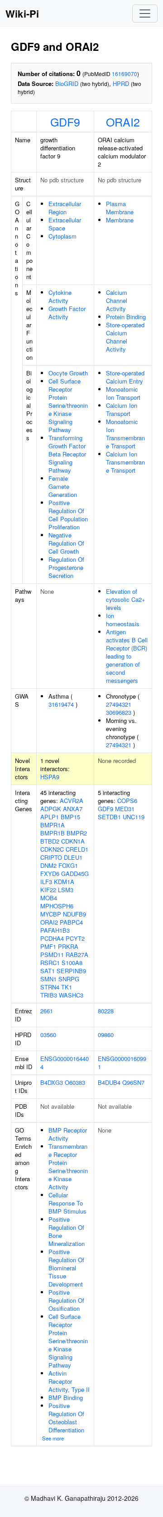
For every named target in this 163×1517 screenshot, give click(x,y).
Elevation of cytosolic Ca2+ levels (125, 599)
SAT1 (47, 970)
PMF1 (48, 946)
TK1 (66, 987)
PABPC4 (71, 922)
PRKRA (68, 946)
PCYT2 (75, 938)
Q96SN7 (133, 1082)
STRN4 (49, 987)
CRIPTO (51, 857)
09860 (106, 1034)
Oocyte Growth (68, 373)
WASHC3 (71, 995)
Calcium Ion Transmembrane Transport (125, 462)
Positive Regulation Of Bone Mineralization (66, 1231)
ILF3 (46, 881)
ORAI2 (123, 121)
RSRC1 (50, 962)
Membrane (120, 220)
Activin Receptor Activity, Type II (69, 1381)
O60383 (75, 1082)
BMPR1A (52, 825)
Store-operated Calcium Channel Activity (125, 337)
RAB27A (77, 954)
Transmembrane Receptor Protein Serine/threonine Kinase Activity (68, 1166)
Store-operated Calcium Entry (125, 377)
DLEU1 (73, 857)
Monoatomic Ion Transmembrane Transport (125, 433)
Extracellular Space (64, 224)
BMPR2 (77, 833)
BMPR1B (52, 833)
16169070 (124, 73)
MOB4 (48, 898)
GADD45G (75, 873)
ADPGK (50, 808)
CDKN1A (73, 841)
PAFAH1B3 (55, 930)
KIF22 (48, 889)
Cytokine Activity (60, 296)
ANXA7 (72, 808)
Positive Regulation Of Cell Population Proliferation (68, 514)
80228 (106, 1011)
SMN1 (48, 979)
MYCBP (50, 914)
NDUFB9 (74, 914)
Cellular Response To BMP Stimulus (67, 1203)
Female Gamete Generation (62, 486)
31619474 (61, 704)
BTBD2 (49, 841)
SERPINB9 (71, 970)
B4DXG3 (51, 1082)
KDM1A (64, 881)
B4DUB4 (109, 1082)
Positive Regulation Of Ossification (66, 1300)
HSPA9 (49, 776)
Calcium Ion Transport (121, 409)
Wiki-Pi (22, 13)
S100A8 (72, 962)
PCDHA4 (52, 938)
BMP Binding (65, 1397)
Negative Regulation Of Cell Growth (66, 543)
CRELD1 (77, 849)
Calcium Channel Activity (116, 300)
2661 (46, 1011)
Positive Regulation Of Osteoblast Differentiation (66, 1417)
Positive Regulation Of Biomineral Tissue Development (66, 1267)
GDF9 (65, 121)
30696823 (118, 712)
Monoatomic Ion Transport (123, 393)
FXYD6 (49, 873)
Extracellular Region (64, 207)
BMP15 (70, 817)
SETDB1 (109, 817)
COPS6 (127, 800)
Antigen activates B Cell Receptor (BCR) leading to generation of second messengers (127, 656)
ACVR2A (71, 800)
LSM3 (65, 889)
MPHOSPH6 (56, 906)
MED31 (124, 808)
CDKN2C (52, 849)
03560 (48, 1034)
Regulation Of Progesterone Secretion (66, 567)
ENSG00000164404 (64, 1062)
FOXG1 (68, 865)
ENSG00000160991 (122, 1062)
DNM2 (48, 865)
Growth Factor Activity (67, 312)
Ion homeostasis (122, 619)
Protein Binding (126, 316)
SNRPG (68, 979)
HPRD (121, 83)
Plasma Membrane (120, 207)
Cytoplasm (62, 236)
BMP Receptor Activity (67, 1134)
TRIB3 (48, 995)
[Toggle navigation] (145, 14)
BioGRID (66, 83)
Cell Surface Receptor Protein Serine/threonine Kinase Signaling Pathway (68, 405)
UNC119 (133, 817)
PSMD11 (52, 954)
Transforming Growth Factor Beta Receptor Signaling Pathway (67, 453)
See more (53, 1438)
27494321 (118, 704)
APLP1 (49, 817)
